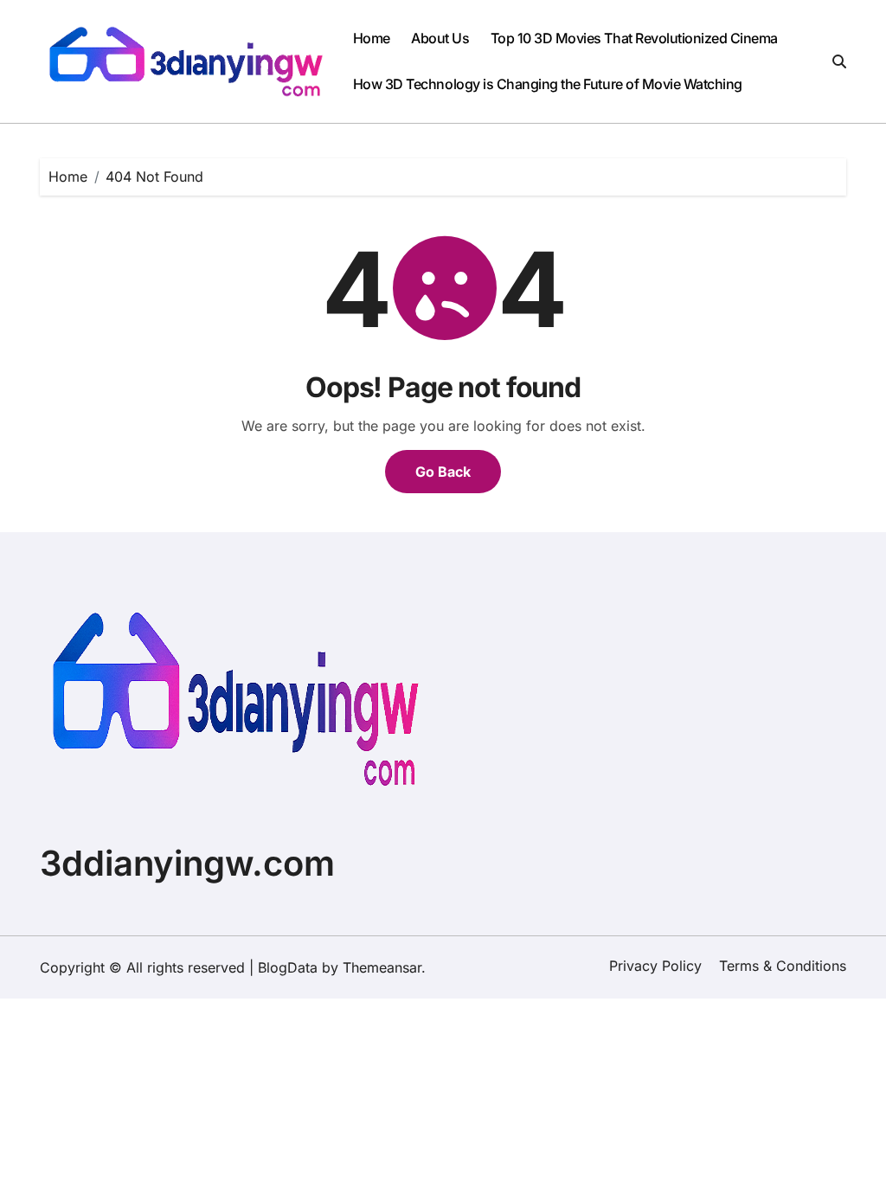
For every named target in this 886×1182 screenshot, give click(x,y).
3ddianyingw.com (187, 863)
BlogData (288, 967)
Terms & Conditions (782, 965)
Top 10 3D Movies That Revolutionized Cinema (634, 38)
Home (371, 38)
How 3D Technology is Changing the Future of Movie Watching (547, 84)
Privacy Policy (655, 965)
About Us (440, 38)
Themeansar (382, 967)
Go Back (443, 471)
